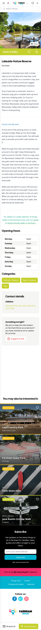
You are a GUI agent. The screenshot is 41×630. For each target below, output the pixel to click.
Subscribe (20, 557)
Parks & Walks (10, 51)
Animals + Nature (11, 280)
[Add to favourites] (29, 52)
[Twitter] (20, 599)
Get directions (30, 626)
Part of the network (20, 572)
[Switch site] (27, 3)
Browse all (10, 626)
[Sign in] (8, 3)
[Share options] (36, 51)
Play (5, 286)
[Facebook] (14, 599)
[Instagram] (26, 599)
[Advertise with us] (37, 3)
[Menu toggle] (3, 3)
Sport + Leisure (29, 280)
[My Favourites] (33, 3)
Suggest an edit (17, 339)
